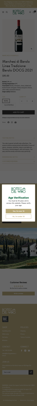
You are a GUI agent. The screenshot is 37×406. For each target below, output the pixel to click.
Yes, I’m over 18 (18, 211)
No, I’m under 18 (19, 216)
